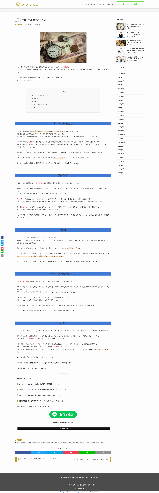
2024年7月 (121, 108)
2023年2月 (121, 173)
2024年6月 (121, 111)
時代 (74, 442)
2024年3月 (121, 123)
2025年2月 (121, 92)
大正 (56, 442)
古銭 (52, 442)
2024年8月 (121, 104)
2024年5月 (121, 115)
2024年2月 (121, 127)
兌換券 (34, 442)
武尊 (81, 442)
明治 (70, 442)
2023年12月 (121, 134)
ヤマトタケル (24, 442)
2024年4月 (121, 119)
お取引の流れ (91, 485)
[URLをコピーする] (103, 452)
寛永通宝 (35, 98)
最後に (34, 107)
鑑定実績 (19, 24)
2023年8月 (121, 150)
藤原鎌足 (92, 442)
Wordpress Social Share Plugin (70, 492)
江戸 (84, 442)
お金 (18, 442)
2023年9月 (121, 146)
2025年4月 (121, 88)
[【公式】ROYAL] (27, 4)
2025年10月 (121, 73)
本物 (77, 442)
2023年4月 (121, 165)
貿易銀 (34, 101)
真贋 (88, 442)
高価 (102, 442)
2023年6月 (121, 157)
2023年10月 (121, 142)
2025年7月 (121, 81)
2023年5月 (121, 161)
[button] (23, 452)
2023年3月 (121, 169)
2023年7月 (121, 153)
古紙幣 (48, 442)
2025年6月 (121, 85)
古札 (44, 442)
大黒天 (60, 442)
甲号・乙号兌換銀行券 (39, 104)
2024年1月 (121, 130)
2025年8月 (121, 77)
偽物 (30, 442)
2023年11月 (121, 138)
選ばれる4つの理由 (74, 485)
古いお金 (39, 442)
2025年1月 (121, 96)
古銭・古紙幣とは (38, 95)
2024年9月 (121, 100)
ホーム (65, 485)
